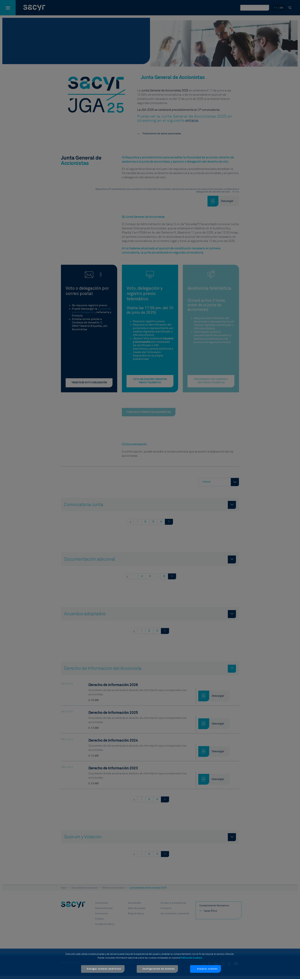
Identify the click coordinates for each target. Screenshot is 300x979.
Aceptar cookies (207, 969)
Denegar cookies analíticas (104, 969)
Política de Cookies (191, 958)
